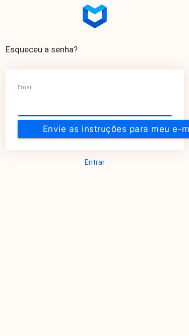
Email (25, 87)
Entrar (95, 162)
